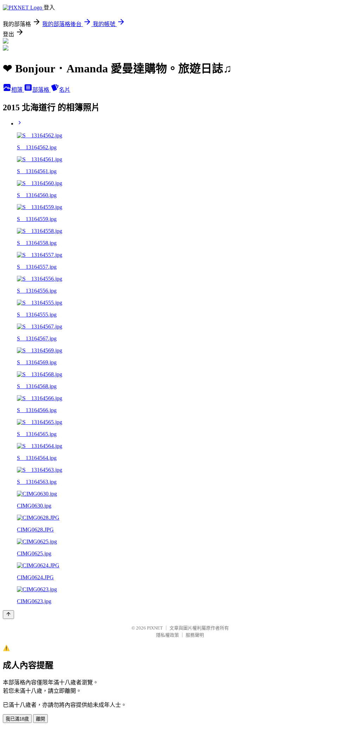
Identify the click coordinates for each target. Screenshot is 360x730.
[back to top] (8, 614)
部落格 (41, 90)
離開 (40, 719)
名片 (64, 90)
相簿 (17, 90)
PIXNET (155, 628)
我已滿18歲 (17, 719)
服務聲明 (195, 635)
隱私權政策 (167, 635)
